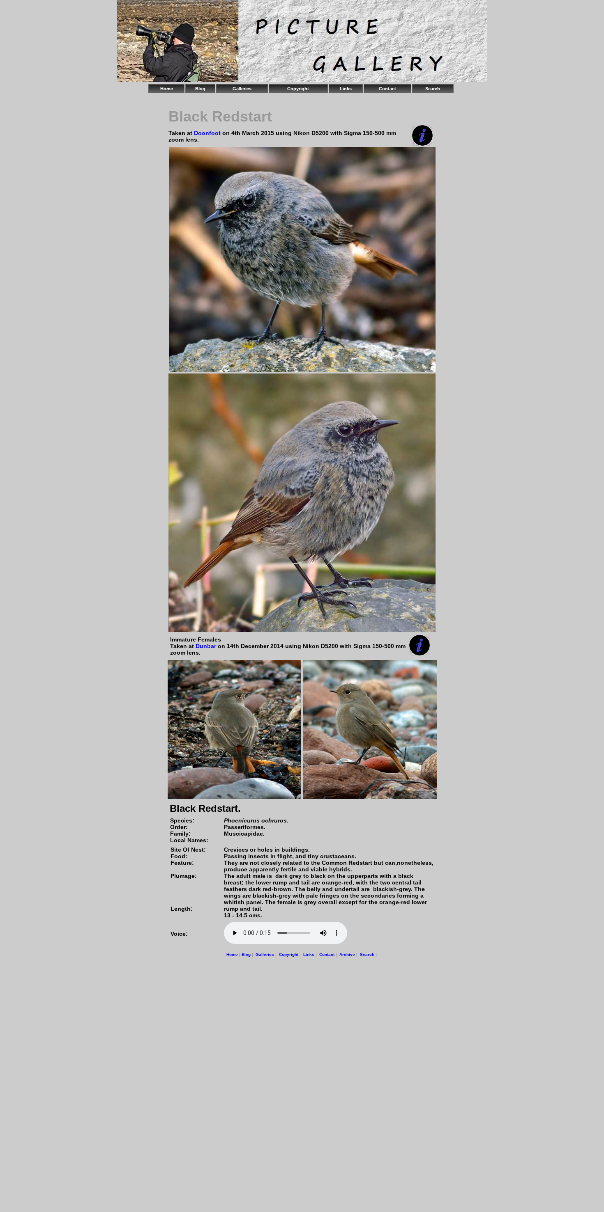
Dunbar (206, 646)
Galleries (242, 88)
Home (166, 88)
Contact (387, 88)
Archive (347, 954)
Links (346, 88)
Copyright (298, 88)
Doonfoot (208, 133)
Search (432, 88)
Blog (200, 88)
